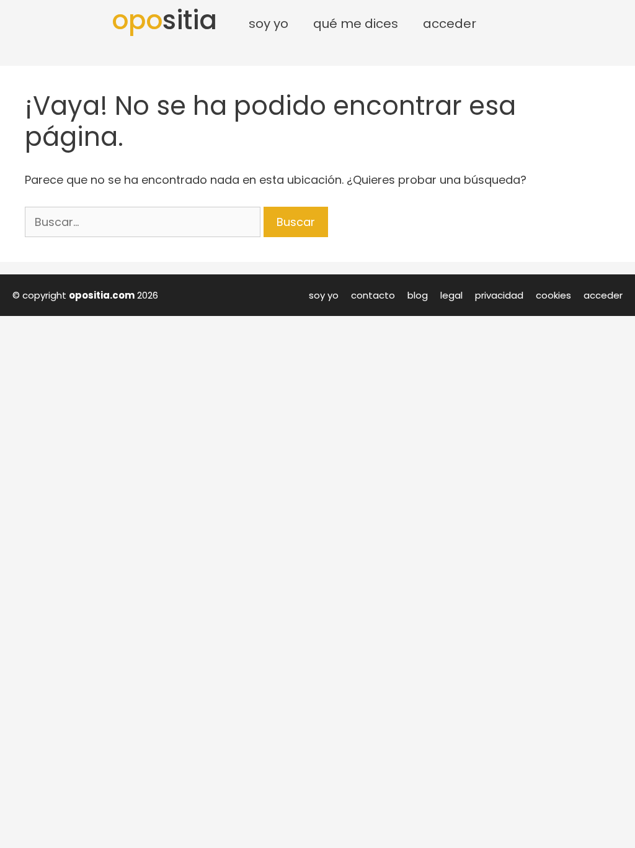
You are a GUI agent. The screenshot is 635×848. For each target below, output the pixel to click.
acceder (603, 295)
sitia (164, 20)
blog (417, 295)
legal (451, 295)
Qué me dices (355, 23)
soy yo (324, 295)
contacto (373, 295)
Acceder (449, 23)
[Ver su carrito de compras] (506, 23)
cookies (553, 295)
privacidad (499, 295)
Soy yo (268, 23)
